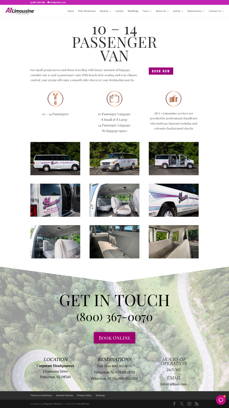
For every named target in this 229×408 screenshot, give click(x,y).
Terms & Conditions (41, 395)
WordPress (83, 403)
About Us (161, 11)
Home (71, 11)
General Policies (64, 395)
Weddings (133, 11)
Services (104, 11)
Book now (161, 71)
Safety (176, 11)
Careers (119, 11)
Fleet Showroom (87, 11)
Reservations (195, 11)
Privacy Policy (84, 395)
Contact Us (215, 11)
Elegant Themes (52, 403)
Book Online (114, 338)
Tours (145, 11)
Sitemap (100, 395)
